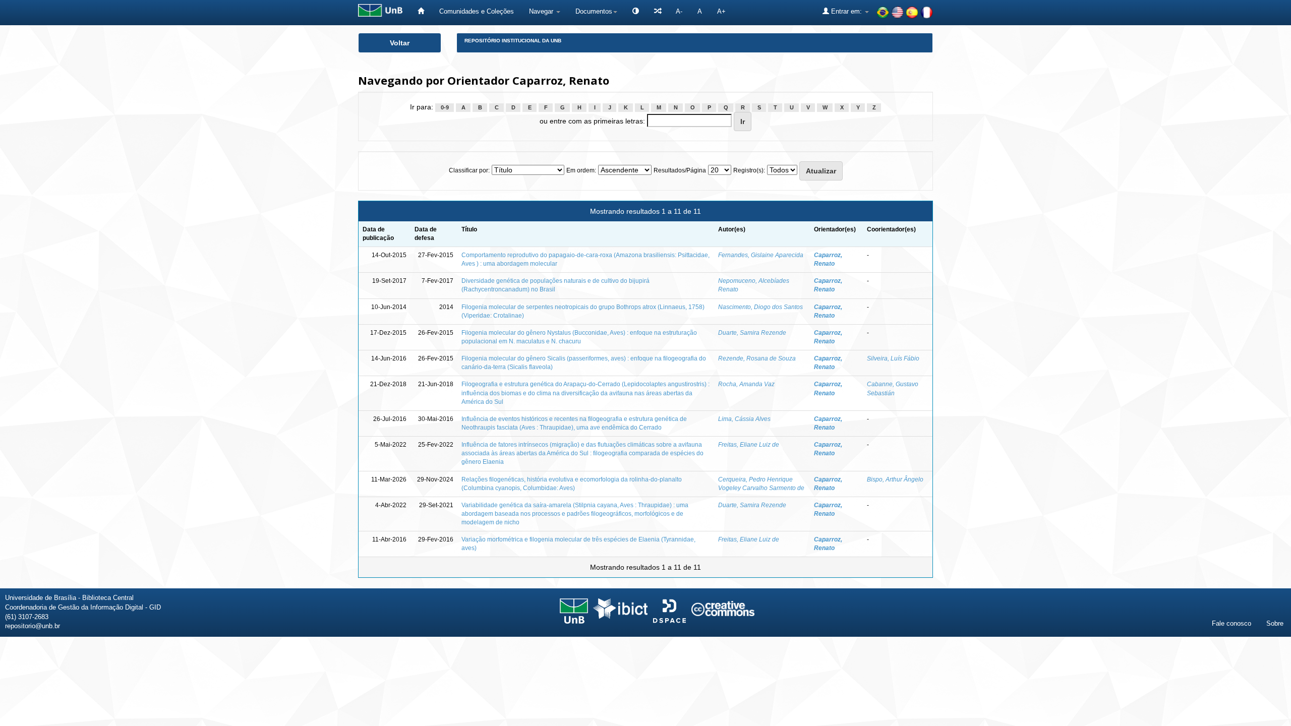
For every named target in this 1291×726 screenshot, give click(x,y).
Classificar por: (469, 170)
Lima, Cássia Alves (744, 418)
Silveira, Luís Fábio (893, 358)
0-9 (445, 107)
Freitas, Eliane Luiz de (748, 444)
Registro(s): (749, 170)
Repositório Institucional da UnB (512, 40)
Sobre (1274, 623)
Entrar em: (846, 11)
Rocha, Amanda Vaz (746, 384)
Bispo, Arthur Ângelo (895, 479)
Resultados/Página (680, 170)
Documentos (593, 11)
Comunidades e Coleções (476, 11)
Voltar (399, 43)
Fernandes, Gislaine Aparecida (760, 255)
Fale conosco (1231, 623)
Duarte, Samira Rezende (752, 332)
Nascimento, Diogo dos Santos (760, 307)
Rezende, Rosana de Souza (757, 358)
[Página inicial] (421, 11)
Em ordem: (581, 170)
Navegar (542, 11)
